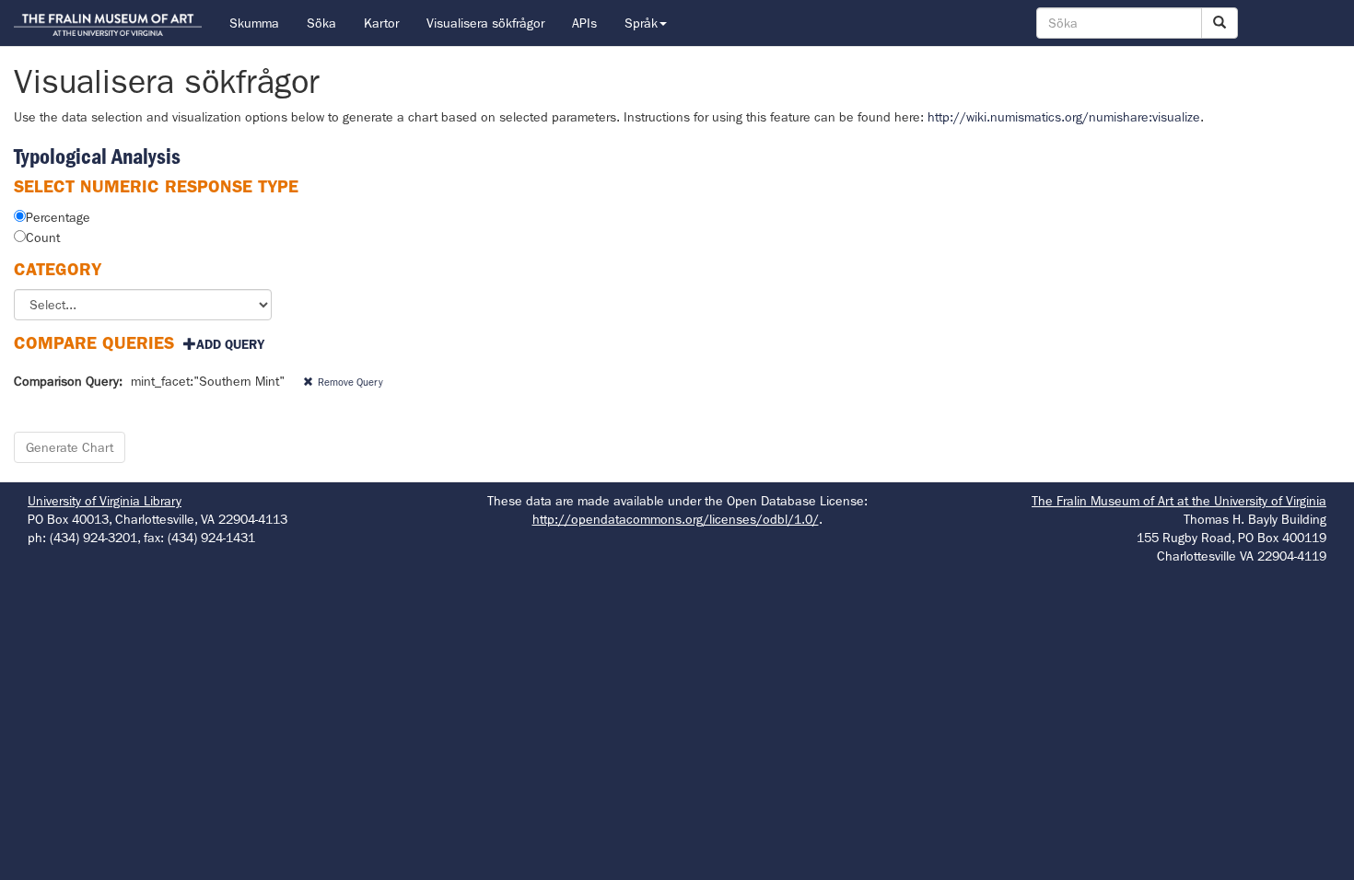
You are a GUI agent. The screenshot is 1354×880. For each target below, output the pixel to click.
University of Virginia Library (104, 500)
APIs (584, 23)
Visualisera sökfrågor (485, 23)
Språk (641, 23)
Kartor (381, 23)
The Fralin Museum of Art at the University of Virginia (1179, 500)
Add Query (230, 344)
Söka (321, 23)
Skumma (254, 23)
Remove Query (350, 382)
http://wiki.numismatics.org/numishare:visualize (1064, 117)
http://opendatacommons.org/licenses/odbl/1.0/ (675, 519)
